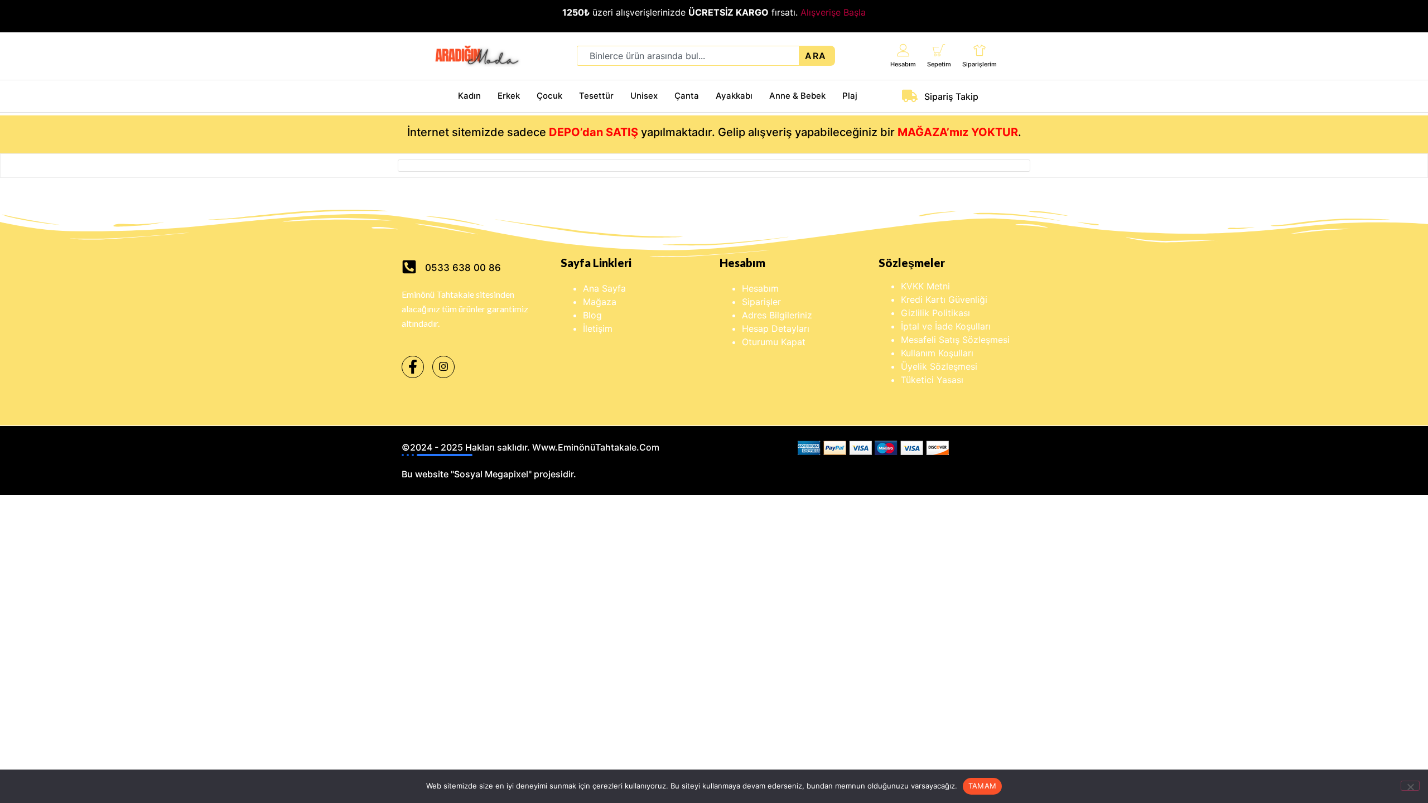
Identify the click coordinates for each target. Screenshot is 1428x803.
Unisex (644, 95)
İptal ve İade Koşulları (946, 326)
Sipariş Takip (951, 96)
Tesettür (596, 95)
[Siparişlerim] (979, 49)
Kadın (469, 95)
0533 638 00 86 (463, 267)
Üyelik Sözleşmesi (939, 366)
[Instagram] (443, 367)
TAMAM (982, 785)
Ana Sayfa (604, 288)
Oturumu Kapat (773, 341)
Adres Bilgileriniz (777, 315)
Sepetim (939, 64)
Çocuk (549, 95)
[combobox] (688, 56)
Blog (592, 315)
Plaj (849, 95)
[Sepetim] (939, 49)
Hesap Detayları (775, 328)
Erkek (509, 95)
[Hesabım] (903, 49)
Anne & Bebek (797, 95)
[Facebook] (413, 367)
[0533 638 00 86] (409, 266)
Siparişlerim (979, 64)
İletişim (597, 328)
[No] (1410, 786)
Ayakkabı (734, 95)
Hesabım (903, 64)
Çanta (686, 95)
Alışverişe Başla (833, 12)
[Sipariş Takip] (910, 96)
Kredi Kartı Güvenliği (944, 299)
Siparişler (761, 301)
